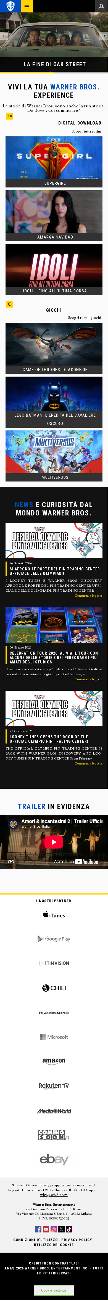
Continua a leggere (88, 596)
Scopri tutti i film (86, 131)
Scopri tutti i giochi (84, 318)
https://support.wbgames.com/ (67, 1185)
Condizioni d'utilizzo (35, 1240)
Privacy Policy (76, 1240)
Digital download (79, 123)
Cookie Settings (54, 1290)
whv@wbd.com (54, 1194)
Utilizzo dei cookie (53, 1245)
